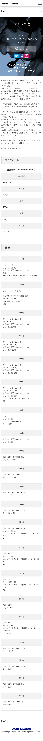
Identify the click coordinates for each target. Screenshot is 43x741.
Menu (4, 10)
